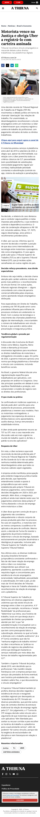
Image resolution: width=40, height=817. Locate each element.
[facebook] (3, 65)
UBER (22, 748)
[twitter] (7, 65)
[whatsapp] (16, 65)
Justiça (6, 748)
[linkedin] (12, 65)
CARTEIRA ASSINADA (11, 752)
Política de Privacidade (12, 795)
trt (14, 748)
